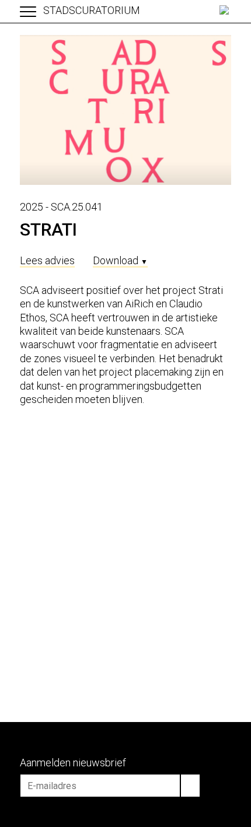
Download (120, 260)
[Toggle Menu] (28, 11)
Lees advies (47, 260)
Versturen (190, 785)
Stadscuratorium (91, 10)
